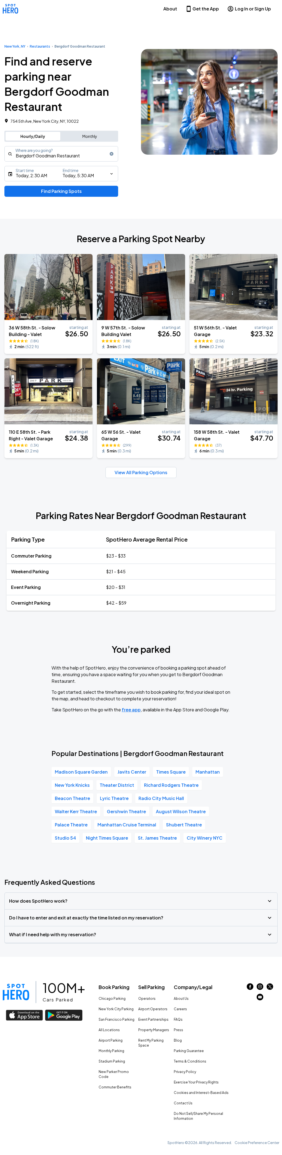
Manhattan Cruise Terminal (126, 825)
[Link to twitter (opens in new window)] (270, 988)
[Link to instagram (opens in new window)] (260, 988)
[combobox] (61, 154)
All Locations (109, 1030)
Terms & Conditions (190, 1061)
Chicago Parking (112, 998)
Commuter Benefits (115, 1087)
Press (178, 1030)
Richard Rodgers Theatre (171, 785)
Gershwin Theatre (126, 811)
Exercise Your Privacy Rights (196, 1082)
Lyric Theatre (114, 798)
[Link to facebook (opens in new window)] (250, 988)
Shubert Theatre (184, 825)
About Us (181, 998)
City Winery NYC (205, 838)
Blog (178, 1040)
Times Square (171, 772)
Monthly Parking (111, 1051)
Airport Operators (152, 1009)
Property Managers (153, 1030)
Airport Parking (111, 1040)
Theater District (117, 785)
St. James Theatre (157, 838)
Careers (180, 1009)
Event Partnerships (153, 1019)
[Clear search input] (111, 154)
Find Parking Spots (61, 191)
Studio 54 (65, 838)
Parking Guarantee (189, 1051)
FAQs (178, 1019)
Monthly (89, 136)
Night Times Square (107, 838)
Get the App (205, 9)
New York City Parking (116, 1009)
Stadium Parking (112, 1061)
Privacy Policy (185, 1072)
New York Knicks (72, 785)
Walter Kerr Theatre (76, 811)
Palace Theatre (71, 825)
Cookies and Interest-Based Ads (201, 1093)
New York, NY (14, 46)
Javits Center (132, 772)
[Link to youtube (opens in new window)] (260, 998)
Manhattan (208, 772)
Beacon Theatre (72, 798)
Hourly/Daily (32, 136)
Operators (147, 998)
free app (131, 709)
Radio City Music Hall (161, 798)
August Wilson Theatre (181, 811)
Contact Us (183, 1103)
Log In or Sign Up (253, 9)
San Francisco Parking (116, 1019)
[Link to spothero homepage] (16, 992)
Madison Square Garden (81, 772)
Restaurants (40, 46)
